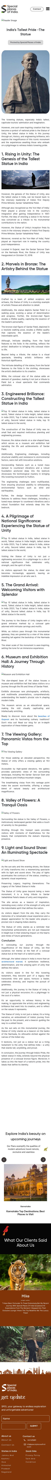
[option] (25, 1190)
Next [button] (43, 1159)
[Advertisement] (25, 1093)
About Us (6, 1440)
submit (34, 1426)
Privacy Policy (33, 1455)
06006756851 (31, 1440)
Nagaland (6, 1472)
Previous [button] (3, 1159)
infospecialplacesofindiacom (36, 1446)
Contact (37, 9)
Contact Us (7, 1445)
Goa (3, 1462)
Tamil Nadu (25, 1207)
